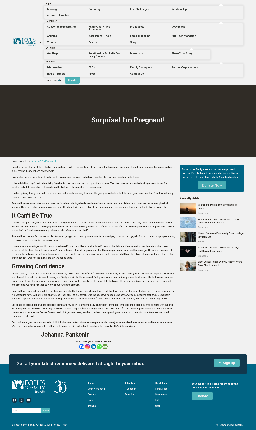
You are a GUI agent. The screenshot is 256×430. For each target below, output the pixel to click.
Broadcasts (137, 26)
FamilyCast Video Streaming (99, 28)
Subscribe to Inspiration (61, 26)
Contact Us (137, 73)
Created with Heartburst (232, 424)
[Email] (105, 346)
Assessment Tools (100, 35)
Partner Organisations (185, 67)
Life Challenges (139, 9)
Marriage (52, 9)
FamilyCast (161, 388)
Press (92, 73)
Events (93, 42)
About (91, 383)
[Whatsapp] (99, 346)
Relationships (180, 9)
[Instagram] (87, 346)
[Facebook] (81, 346)
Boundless (130, 394)
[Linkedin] (93, 346)
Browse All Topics (58, 15)
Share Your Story (182, 53)
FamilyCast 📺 (53, 80)
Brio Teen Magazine (184, 35)
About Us (50, 61)
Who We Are (54, 67)
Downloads (178, 26)
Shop (133, 42)
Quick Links (161, 383)
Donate (72, 80)
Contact (92, 394)
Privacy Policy (59, 424)
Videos (51, 42)
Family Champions (141, 67)
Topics (49, 3)
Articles (52, 35)
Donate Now (212, 185)
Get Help (50, 47)
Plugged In (130, 388)
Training (92, 405)
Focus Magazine (140, 35)
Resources (51, 21)
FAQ (157, 400)
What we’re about (96, 388)
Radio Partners (56, 73)
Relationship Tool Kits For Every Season (104, 55)
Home (15, 161)
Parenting (95, 9)
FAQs (92, 67)
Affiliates (130, 383)
